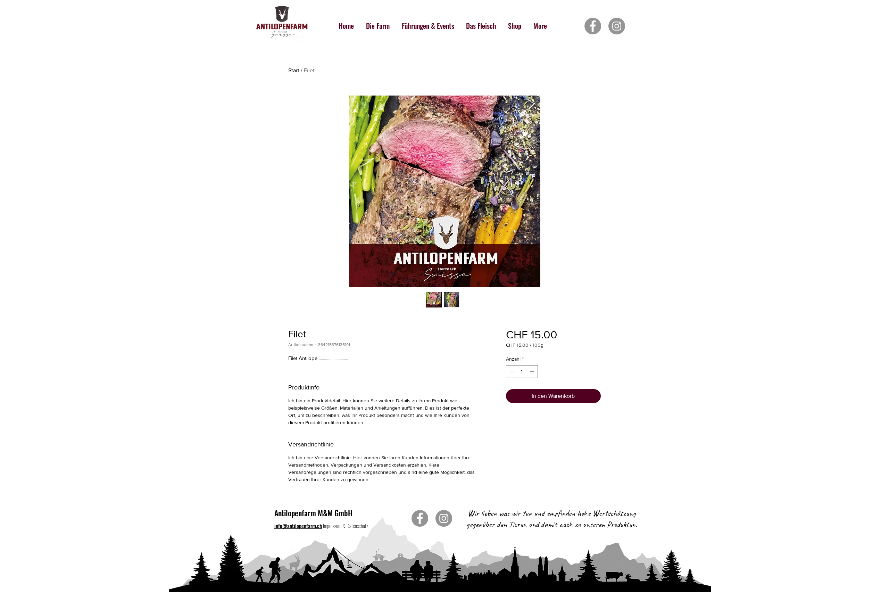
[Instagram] (616, 26)
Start (293, 70)
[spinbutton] (522, 371)
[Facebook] (592, 26)
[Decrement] (511, 371)
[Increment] (532, 371)
